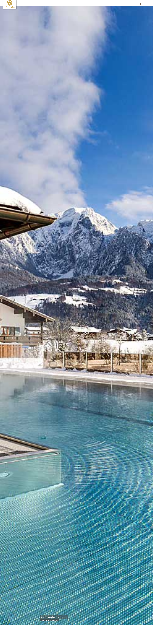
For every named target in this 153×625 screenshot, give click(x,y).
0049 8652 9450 (125, 0)
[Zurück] (2, 315)
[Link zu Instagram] (149, 1)
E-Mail (131, 0)
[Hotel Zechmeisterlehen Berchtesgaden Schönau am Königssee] (9, 4)
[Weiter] (150, 315)
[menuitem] (106, 4)
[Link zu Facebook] (147, 1)
